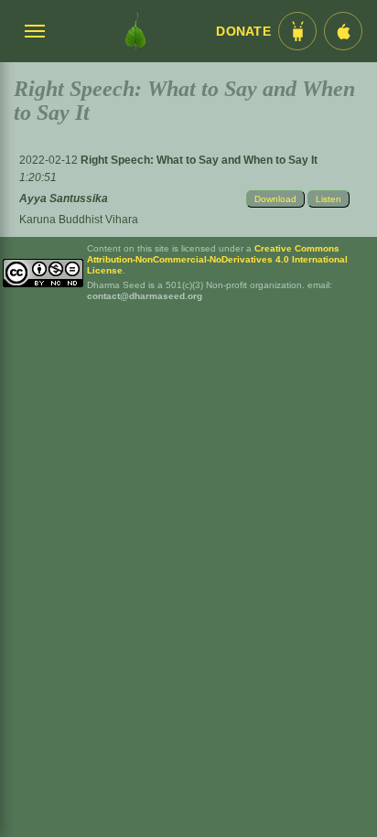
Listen (328, 199)
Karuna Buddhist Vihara (78, 219)
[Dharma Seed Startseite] (135, 31)
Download (275, 199)
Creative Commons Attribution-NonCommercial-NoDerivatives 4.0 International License (217, 259)
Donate (243, 31)
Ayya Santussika (63, 198)
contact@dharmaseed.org (144, 296)
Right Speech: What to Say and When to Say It (199, 160)
